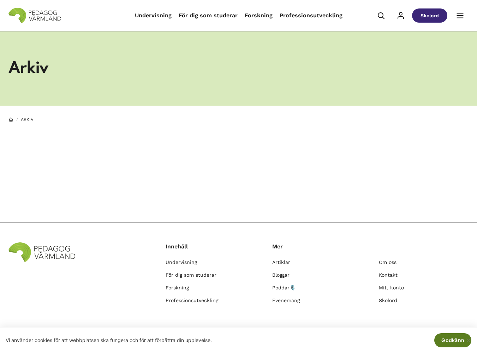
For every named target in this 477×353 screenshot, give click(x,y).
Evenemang (286, 300)
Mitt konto (391, 287)
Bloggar (281, 275)
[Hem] (10, 119)
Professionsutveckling (311, 15)
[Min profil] (400, 15)
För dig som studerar (208, 15)
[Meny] (460, 15)
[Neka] (468, 340)
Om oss (387, 262)
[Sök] (380, 15)
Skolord (430, 15)
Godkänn (452, 340)
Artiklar (281, 262)
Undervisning (153, 15)
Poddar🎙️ (284, 287)
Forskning (259, 15)
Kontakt (388, 275)
